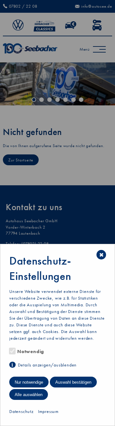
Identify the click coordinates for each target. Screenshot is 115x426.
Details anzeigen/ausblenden (47, 365)
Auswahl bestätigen (73, 382)
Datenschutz (21, 411)
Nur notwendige (29, 382)
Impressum (48, 411)
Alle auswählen (28, 394)
